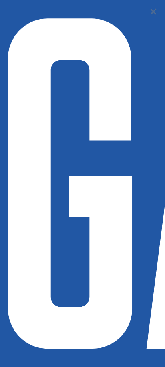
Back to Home (153, 11)
